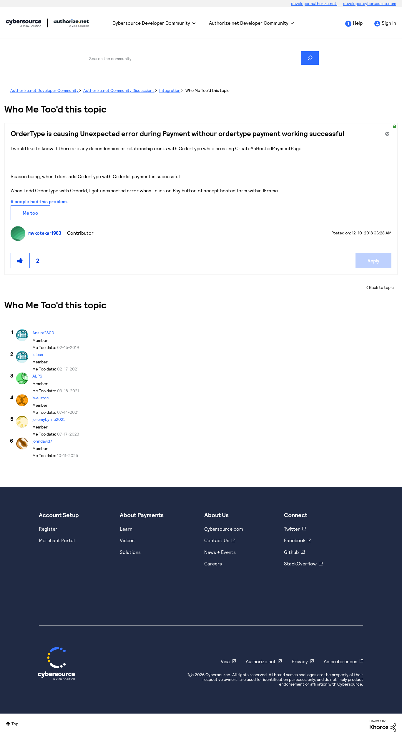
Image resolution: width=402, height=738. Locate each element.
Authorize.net (261, 661)
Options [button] (386, 133)
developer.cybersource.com (369, 3)
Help (358, 23)
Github (291, 552)
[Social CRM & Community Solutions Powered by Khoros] (383, 725)
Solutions (130, 552)
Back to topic (381, 287)
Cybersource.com (223, 529)
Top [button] (14, 723)
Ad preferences (340, 661)
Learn (126, 529)
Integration (169, 90)
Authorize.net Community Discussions (119, 90)
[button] (20, 260)
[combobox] (201, 58)
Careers (213, 563)
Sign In (389, 23)
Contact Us (216, 540)
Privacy (300, 661)
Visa (225, 661)
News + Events (220, 552)
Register (48, 529)
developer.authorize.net (314, 3)
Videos (127, 540)
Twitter (292, 529)
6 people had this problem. (39, 201)
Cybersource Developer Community (23, 23)
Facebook (294, 540)
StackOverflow (300, 563)
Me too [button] (30, 213)
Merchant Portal (57, 540)
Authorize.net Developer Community (248, 23)
